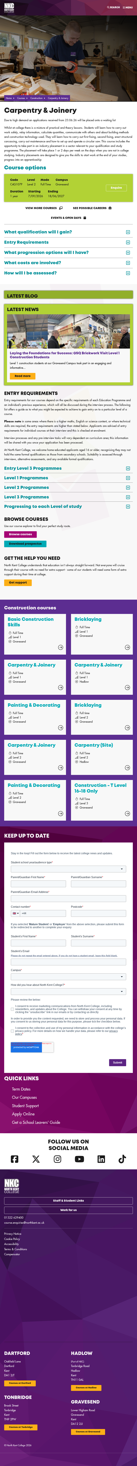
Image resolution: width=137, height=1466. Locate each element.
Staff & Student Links (68, 1201)
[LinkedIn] (101, 1159)
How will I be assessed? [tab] (30, 273)
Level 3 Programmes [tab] (26, 497)
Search (114, 8)
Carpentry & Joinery (31, 665)
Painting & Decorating (34, 705)
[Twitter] (36, 1159)
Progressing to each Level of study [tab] (43, 507)
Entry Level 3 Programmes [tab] (33, 469)
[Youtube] (79, 1159)
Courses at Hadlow (86, 1388)
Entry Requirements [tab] (26, 242)
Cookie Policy (12, 1239)
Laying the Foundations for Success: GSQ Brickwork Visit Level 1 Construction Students (65, 355)
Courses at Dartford (20, 1383)
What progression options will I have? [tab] (46, 253)
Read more (23, 376)
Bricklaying (88, 619)
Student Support (25, 1106)
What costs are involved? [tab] (32, 263)
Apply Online (23, 1114)
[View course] (60, 647)
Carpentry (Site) (94, 745)
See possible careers (90, 208)
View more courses (41, 208)
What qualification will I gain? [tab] (38, 232)
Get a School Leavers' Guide (36, 1122)
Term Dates (21, 1089)
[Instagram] (57, 1159)
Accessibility (11, 1244)
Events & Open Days (66, 218)
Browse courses (20, 534)
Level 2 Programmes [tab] (26, 488)
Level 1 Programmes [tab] (26, 478)
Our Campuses (24, 1097)
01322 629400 (13, 1217)
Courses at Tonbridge (21, 1427)
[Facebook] (14, 1159)
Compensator (12, 1254)
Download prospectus (25, 544)
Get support (18, 582)
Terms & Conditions (15, 1249)
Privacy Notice (12, 1233)
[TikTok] (122, 1159)
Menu (129, 8)
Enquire (116, 188)
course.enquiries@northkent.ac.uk (24, 1222)
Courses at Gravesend (88, 1432)
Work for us (68, 1210)
